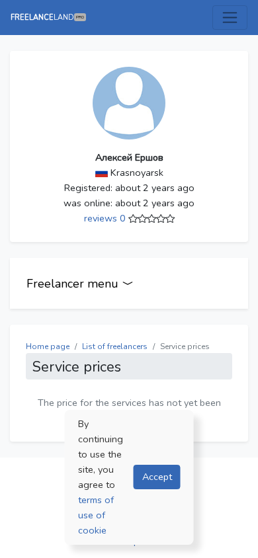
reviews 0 (106, 218)
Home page (47, 346)
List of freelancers (115, 346)
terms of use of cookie (96, 515)
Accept (157, 476)
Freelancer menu (74, 284)
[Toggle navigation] (229, 17)
